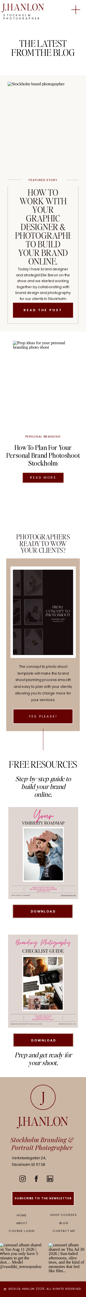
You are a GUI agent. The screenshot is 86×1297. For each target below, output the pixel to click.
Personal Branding (43, 436)
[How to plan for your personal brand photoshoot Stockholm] (43, 382)
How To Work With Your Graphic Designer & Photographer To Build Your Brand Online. (46, 227)
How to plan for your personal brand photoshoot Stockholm (43, 455)
